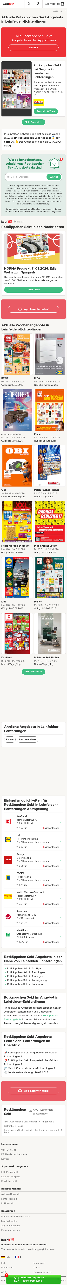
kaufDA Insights (9, 1221)
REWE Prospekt (9, 1181)
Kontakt (37, 1267)
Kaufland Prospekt (10, 1176)
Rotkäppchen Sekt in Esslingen (25, 976)
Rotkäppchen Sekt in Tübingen (25, 984)
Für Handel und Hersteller (14, 1154)
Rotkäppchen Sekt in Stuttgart (25, 968)
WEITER (33, 47)
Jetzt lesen (33, 289)
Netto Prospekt (9, 1198)
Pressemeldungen (10, 1230)
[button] (33, 89)
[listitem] (17, 360)
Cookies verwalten (43, 1272)
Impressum (39, 1263)
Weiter (54, 176)
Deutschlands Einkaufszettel (15, 1216)
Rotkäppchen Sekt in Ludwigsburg (27, 980)
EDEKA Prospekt (9, 1172)
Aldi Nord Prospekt (10, 1194)
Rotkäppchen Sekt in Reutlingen (26, 972)
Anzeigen (57, 11)
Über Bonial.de (8, 1149)
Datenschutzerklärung (39, 204)
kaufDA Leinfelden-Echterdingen (21, 1122)
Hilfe (3, 1263)
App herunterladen (10, 1225)
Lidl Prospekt (7, 1203)
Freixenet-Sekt (27, 739)
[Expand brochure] (16, 88)
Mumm (9, 739)
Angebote (47, 1122)
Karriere (5, 1159)
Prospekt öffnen (46, 111)
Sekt (20, 1126)
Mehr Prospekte (33, 122)
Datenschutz (7, 1267)
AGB (3, 1272)
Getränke (9, 1126)
